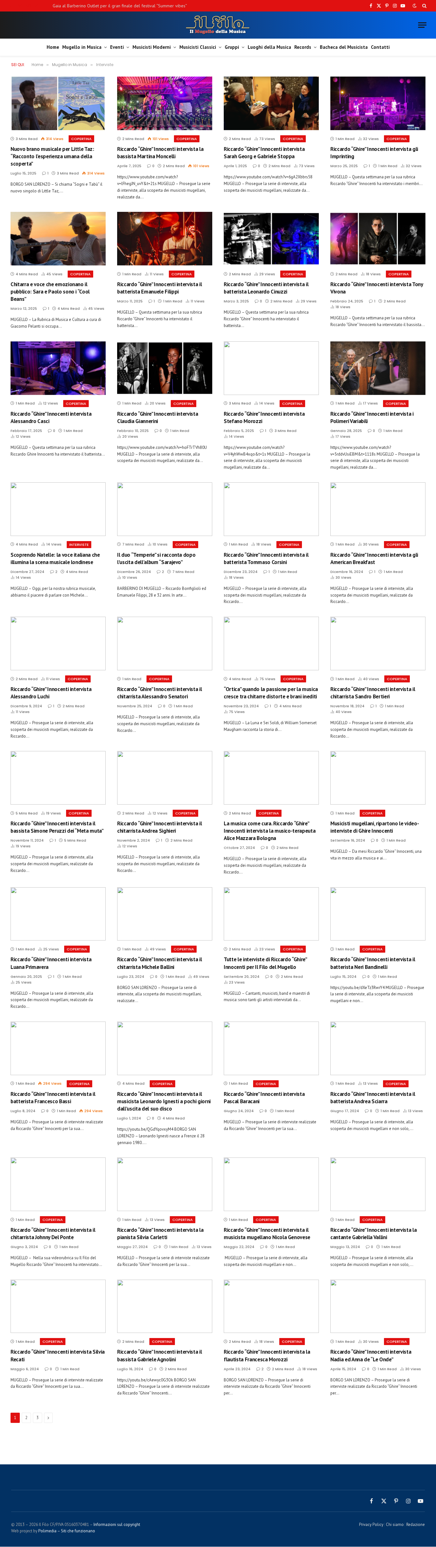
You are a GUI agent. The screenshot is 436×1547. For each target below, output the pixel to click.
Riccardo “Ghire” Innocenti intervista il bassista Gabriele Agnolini (159, 1355)
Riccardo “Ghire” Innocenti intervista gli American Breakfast (374, 558)
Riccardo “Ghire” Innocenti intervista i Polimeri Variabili (372, 417)
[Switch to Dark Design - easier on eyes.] (414, 6)
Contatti (380, 47)
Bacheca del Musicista (344, 47)
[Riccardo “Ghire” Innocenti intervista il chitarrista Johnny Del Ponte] (58, 1184)
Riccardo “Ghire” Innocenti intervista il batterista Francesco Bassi (53, 1097)
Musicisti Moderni (151, 47)
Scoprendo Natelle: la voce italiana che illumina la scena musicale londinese (55, 558)
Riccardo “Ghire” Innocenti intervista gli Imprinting (374, 152)
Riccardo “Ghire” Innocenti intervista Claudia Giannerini (157, 417)
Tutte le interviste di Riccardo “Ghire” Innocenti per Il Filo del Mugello (265, 963)
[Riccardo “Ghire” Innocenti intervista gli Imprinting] (377, 103)
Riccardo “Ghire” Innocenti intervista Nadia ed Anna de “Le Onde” (370, 1355)
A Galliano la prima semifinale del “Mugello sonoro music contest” (116, 6)
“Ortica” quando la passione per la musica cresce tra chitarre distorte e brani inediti (271, 693)
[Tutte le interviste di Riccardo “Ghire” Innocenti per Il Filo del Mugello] (271, 914)
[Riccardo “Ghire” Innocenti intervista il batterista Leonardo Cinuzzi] (271, 238)
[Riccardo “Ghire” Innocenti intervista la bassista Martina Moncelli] (164, 103)
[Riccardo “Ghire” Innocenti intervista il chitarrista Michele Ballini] (164, 914)
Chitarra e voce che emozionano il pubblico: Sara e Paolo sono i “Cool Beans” (50, 291)
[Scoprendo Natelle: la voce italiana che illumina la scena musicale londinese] (58, 509)
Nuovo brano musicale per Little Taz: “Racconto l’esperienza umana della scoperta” (52, 156)
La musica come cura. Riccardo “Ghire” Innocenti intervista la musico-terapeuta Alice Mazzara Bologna (269, 831)
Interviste (79, 544)
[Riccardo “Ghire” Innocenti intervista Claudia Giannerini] (164, 368)
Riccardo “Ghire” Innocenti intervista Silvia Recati (58, 1355)
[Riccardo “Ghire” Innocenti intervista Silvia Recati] (58, 1306)
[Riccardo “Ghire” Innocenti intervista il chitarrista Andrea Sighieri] (164, 778)
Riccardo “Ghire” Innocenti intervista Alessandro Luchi (51, 693)
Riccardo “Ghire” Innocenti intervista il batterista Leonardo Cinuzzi (266, 288)
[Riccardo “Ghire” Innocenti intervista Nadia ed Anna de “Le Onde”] (377, 1306)
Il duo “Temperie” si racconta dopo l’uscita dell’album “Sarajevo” (156, 558)
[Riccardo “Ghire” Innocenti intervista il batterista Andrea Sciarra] (377, 1048)
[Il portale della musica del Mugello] (218, 25)
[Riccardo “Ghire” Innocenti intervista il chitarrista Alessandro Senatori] (164, 643)
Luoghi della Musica (269, 47)
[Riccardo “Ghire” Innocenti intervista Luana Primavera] (58, 914)
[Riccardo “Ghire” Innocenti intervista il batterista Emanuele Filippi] (164, 238)
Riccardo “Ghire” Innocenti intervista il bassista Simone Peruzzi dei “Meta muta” (57, 827)
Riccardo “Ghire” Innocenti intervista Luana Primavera (51, 963)
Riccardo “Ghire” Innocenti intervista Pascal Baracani (264, 1097)
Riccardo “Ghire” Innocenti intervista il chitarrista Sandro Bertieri (372, 693)
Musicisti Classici (197, 47)
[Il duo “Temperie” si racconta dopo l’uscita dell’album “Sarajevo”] (164, 509)
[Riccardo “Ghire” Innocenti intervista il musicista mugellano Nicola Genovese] (271, 1184)
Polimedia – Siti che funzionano (66, 1531)
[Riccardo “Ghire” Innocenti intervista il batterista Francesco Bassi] (58, 1048)
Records (302, 47)
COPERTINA (81, 138)
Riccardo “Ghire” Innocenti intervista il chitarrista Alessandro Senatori (159, 693)
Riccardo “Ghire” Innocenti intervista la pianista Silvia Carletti (160, 1233)
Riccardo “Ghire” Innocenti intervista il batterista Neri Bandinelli (372, 963)
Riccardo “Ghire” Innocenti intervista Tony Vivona (376, 288)
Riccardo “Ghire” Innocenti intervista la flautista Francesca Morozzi (267, 1355)
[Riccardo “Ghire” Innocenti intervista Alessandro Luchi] (58, 643)
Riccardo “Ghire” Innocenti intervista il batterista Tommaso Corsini (266, 558)
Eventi (117, 47)
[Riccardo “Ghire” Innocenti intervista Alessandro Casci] (58, 368)
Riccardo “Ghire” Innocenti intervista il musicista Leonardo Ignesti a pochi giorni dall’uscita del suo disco (164, 1101)
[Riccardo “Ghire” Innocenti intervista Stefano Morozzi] (271, 368)
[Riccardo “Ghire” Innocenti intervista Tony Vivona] (377, 238)
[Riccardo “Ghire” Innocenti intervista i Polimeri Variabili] (377, 368)
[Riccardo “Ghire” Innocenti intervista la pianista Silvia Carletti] (164, 1184)
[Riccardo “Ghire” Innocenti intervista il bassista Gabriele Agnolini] (164, 1306)
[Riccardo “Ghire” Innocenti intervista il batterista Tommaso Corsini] (271, 509)
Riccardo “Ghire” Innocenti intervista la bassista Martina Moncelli (160, 152)
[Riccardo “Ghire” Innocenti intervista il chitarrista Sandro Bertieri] (377, 643)
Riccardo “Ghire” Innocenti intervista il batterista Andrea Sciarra (372, 1097)
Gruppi (232, 47)
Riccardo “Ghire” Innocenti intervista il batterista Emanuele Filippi (159, 288)
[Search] (423, 5)
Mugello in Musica (81, 47)
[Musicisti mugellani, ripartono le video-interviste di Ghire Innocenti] (377, 778)
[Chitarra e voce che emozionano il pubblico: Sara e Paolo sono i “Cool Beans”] (58, 238)
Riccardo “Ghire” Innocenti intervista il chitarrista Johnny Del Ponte (53, 1233)
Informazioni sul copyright (117, 1524)
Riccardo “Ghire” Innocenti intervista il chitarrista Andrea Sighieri (159, 827)
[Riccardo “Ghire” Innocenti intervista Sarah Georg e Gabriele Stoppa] (271, 103)
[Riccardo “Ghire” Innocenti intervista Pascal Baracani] (271, 1048)
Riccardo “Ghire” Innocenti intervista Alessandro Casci (51, 417)
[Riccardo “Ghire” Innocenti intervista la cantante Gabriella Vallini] (377, 1184)
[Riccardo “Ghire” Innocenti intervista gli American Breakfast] (377, 509)
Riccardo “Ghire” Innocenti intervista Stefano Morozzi (264, 417)
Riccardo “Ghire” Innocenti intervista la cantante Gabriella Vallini (373, 1233)
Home (53, 47)
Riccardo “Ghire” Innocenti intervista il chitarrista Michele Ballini (159, 963)
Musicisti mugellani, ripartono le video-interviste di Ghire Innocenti (374, 827)
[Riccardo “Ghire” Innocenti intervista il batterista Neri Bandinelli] (377, 914)
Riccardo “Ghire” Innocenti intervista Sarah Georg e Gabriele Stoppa (264, 152)
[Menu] (422, 25)
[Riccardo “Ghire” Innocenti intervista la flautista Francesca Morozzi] (271, 1306)
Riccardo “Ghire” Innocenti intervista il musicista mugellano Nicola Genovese (267, 1233)
